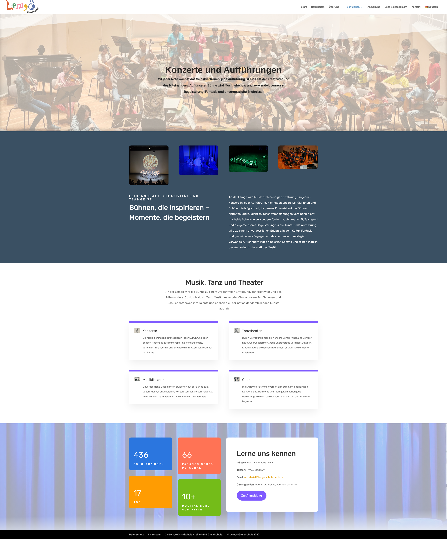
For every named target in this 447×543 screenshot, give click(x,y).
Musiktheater (153, 380)
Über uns (334, 7)
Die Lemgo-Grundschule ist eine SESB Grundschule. (194, 534)
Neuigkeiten (317, 7)
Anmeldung (374, 7)
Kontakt (416, 7)
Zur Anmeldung (251, 495)
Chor (246, 380)
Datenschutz (136, 534)
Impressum (154, 534)
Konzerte (150, 331)
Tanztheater (252, 331)
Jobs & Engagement (396, 7)
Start (304, 7)
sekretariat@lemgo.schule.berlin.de (263, 477)
